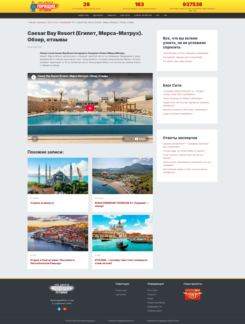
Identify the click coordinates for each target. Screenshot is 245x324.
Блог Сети (125, 15)
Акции (150, 298)
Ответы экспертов (143, 15)
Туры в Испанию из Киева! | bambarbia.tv (183, 98)
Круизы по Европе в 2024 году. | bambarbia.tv (185, 109)
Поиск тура (83, 15)
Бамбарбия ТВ (67, 22)
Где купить (98, 15)
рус (157, 15)
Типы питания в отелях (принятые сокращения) (186, 53)
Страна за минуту (42, 202)
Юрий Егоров (173, 321)
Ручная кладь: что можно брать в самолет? (184, 151)
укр (165, 15)
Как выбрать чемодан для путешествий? (183, 57)
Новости (112, 15)
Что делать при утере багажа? (178, 61)
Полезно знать (154, 310)
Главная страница (36, 22)
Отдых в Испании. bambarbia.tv (178, 113)
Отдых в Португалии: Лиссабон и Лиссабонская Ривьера (52, 262)
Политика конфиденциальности (121, 321)
